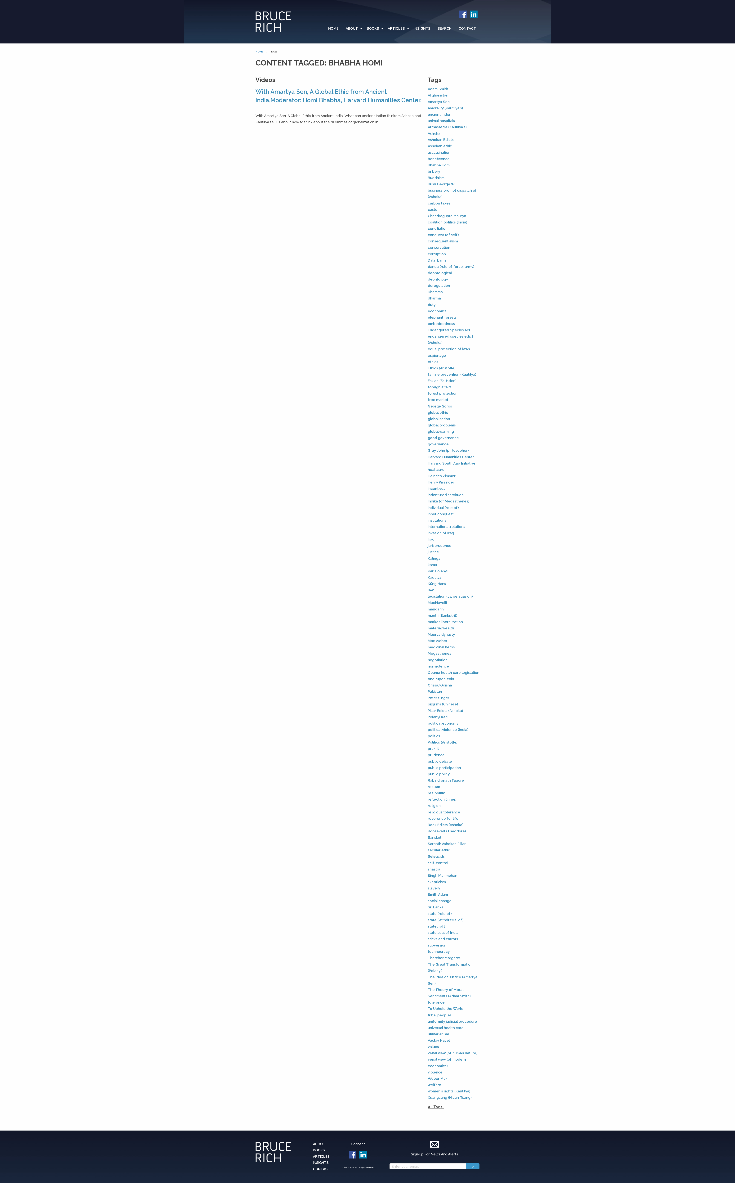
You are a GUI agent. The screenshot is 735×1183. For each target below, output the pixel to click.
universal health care (446, 1028)
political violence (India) (448, 730)
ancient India (439, 114)
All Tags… (436, 1107)
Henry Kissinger (441, 482)
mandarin (436, 609)
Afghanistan (438, 95)
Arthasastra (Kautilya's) (447, 127)
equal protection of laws (449, 349)
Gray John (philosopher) (448, 450)
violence (435, 1072)
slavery (434, 888)
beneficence (439, 159)
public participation (444, 768)
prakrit (433, 749)
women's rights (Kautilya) (449, 1091)
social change (440, 901)
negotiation (438, 660)
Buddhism (436, 178)
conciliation (438, 229)
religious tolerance (444, 812)
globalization (439, 419)
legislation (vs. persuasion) (450, 596)
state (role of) (440, 914)
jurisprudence (439, 546)
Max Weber (437, 641)
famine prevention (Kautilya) (452, 374)
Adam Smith (438, 89)
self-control (438, 863)
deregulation (439, 286)
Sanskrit (434, 837)
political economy (443, 723)
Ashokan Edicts (441, 140)
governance (438, 444)
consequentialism (443, 241)
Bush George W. (441, 184)
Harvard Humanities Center (451, 457)
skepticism (437, 882)
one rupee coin (441, 679)
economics (437, 311)
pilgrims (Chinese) (443, 704)
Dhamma (435, 292)
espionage (437, 355)
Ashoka (434, 133)
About (352, 28)
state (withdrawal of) (445, 920)
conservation (439, 247)
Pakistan (435, 692)
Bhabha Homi (439, 165)
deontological (440, 273)
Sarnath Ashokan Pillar (447, 844)
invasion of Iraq (441, 533)
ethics (433, 362)
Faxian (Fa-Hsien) (442, 381)
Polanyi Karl (438, 717)
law (431, 590)
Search (445, 28)
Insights (422, 28)
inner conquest (441, 514)
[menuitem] (335, 28)
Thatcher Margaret (444, 958)
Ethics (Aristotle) (442, 368)
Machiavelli (437, 603)
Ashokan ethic (440, 146)
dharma (434, 298)
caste (432, 210)
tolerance (436, 1002)
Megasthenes (439, 653)
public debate (440, 761)
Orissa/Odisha (440, 685)
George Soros (440, 406)
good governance (443, 438)
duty (431, 305)
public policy (439, 774)
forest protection (442, 393)
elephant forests (442, 317)
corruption (437, 254)
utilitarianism (438, 1034)
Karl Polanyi (438, 571)
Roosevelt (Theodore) (447, 831)
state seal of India (443, 933)
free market (438, 400)
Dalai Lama (437, 260)
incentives (436, 489)
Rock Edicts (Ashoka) (445, 825)
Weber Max (438, 1079)
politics (434, 736)
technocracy (439, 952)
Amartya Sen (439, 102)
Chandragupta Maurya (447, 216)
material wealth (441, 628)
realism (434, 787)
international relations (446, 527)
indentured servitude (446, 495)
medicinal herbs (441, 647)
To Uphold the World (445, 1009)
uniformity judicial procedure (452, 1021)
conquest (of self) (443, 235)
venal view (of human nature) (452, 1053)
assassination (439, 153)
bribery (434, 171)
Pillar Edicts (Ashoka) (445, 711)
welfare (434, 1085)
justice (433, 552)
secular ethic (439, 850)
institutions (437, 520)
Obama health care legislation (453, 673)
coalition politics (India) (447, 222)
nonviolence (438, 666)
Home (333, 28)
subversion (437, 945)
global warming (441, 432)
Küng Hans (437, 584)
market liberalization (445, 622)
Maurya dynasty (441, 634)
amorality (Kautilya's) (445, 108)
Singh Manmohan (442, 876)
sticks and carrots (443, 939)
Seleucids (436, 856)
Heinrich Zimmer (442, 476)
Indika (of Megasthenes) (448, 501)
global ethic (438, 413)
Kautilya (434, 577)
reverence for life (443, 818)
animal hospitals (441, 121)
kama (432, 565)
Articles (396, 28)
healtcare (436, 470)
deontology (438, 279)
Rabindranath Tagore (446, 780)
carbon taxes (439, 203)
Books (373, 28)
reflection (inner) (442, 799)
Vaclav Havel (439, 1040)
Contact (467, 28)
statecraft (436, 926)
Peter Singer (438, 698)
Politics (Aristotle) (442, 742)
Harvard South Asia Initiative (451, 463)
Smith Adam (438, 895)
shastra (434, 869)
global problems (442, 425)
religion (434, 806)
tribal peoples (440, 1015)
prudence (436, 755)
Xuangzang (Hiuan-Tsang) (450, 1097)
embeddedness (441, 324)
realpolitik (436, 793)
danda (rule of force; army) (451, 267)
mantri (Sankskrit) (442, 616)
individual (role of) (443, 508)
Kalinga (434, 558)
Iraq (431, 539)
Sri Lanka (435, 907)
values (433, 1047)
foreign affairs (440, 387)
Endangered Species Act (449, 330)
